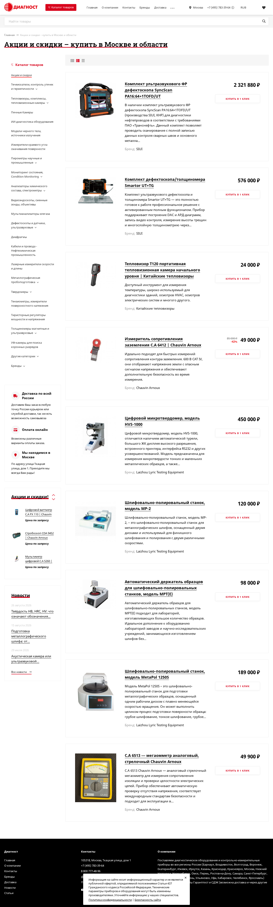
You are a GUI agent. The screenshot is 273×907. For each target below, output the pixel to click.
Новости (10, 888)
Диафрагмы (19, 237)
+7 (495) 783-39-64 (218, 7)
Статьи (8, 893)
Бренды (144, 7)
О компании (110, 7)
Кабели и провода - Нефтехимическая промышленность (24, 250)
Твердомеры (19, 292)
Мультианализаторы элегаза (30, 214)
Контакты (128, 7)
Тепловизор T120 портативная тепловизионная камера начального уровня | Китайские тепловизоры (162, 270)
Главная (92, 7)
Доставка (160, 7)
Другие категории (23, 356)
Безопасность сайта (148, 900)
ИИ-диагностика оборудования (32, 122)
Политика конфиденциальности (110, 900)
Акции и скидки (21, 75)
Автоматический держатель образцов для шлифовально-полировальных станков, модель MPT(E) (164, 588)
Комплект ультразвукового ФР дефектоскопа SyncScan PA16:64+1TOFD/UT (156, 90)
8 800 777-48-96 (90, 871)
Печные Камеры (22, 112)
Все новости (19, 672)
